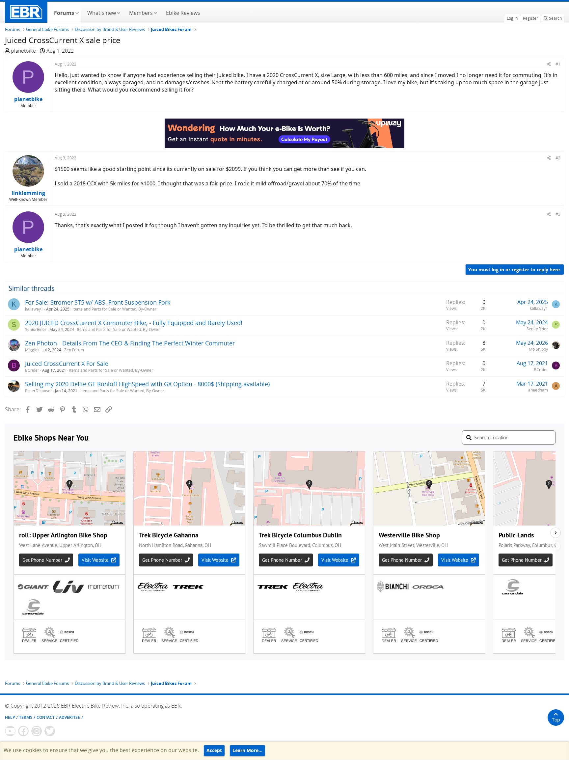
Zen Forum (74, 350)
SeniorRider (35, 329)
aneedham (538, 390)
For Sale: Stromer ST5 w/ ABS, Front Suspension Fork (97, 302)
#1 (557, 64)
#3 (557, 214)
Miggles (32, 350)
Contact (46, 717)
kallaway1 (34, 309)
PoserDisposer (38, 391)
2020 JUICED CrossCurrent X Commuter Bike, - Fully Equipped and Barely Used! (133, 323)
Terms (25, 717)
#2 (557, 158)
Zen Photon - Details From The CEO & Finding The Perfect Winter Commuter (130, 343)
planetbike (23, 50)
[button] (77, 12)
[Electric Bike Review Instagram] (36, 731)
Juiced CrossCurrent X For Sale (66, 363)
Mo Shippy (538, 349)
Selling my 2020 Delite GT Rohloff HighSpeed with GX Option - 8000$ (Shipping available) (147, 384)
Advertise (69, 717)
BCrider (32, 370)
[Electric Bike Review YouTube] (10, 731)
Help (10, 717)
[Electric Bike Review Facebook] (23, 731)
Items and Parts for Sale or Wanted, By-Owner (114, 309)
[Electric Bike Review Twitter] (49, 731)
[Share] (549, 64)
